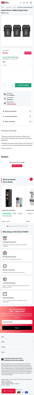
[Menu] (31, 2)
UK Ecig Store (19, 389)
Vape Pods (8, 7)
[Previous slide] (27, 179)
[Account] (24, 2)
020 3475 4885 (9, 382)
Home (2, 7)
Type (4, 62)
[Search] (20, 2)
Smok (14, 7)
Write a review (17, 165)
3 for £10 (28, 53)
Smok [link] (7, 13)
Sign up (17, 328)
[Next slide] (31, 179)
